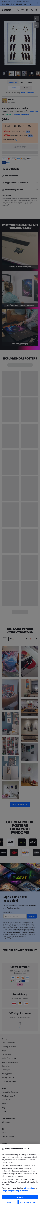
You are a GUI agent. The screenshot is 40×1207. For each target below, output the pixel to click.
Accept (20, 1197)
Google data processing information (15, 1191)
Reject (9, 1202)
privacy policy (29, 1188)
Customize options (28, 1202)
